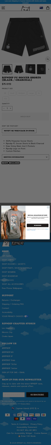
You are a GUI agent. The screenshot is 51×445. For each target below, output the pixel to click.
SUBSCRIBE (37, 225)
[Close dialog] (48, 207)
